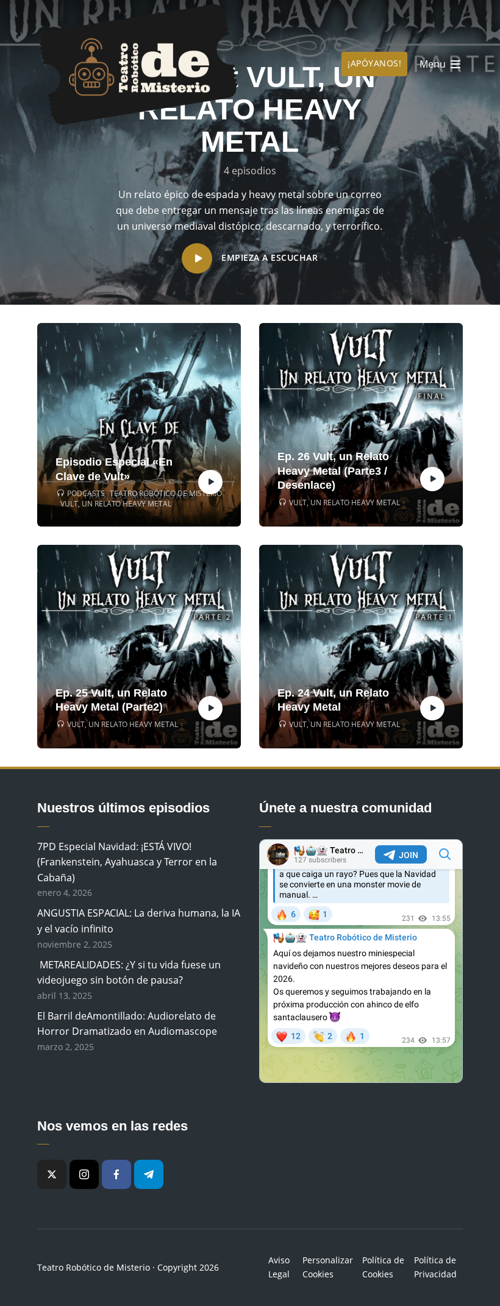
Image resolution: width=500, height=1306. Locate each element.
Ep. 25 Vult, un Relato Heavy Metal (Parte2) (111, 700)
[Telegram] (148, 1174)
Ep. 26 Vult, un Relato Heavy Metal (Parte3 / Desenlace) (333, 470)
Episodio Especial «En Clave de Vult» (114, 469)
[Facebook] (116, 1174)
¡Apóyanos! (374, 63)
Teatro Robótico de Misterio (166, 493)
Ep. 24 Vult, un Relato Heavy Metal (333, 700)
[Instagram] (84, 1174)
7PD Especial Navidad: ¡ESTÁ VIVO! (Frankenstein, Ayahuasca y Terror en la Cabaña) (127, 862)
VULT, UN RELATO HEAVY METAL (115, 504)
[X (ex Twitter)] (51, 1174)
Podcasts (86, 493)
